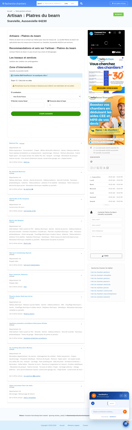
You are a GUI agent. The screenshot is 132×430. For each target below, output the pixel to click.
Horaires (107, 204)
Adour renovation (30, 398)
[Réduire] (121, 391)
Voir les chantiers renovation (101, 275)
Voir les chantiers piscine (100, 288)
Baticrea (26, 162)
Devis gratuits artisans (23, 11)
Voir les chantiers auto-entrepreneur (104, 294)
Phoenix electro (29, 314)
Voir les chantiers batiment (100, 297)
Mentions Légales (73, 425)
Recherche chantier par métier (102, 268)
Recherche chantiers (15, 3)
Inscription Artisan (119, 3)
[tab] (46, 143)
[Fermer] (125, 391)
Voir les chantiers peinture (100, 272)
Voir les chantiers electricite (100, 284)
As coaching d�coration (32, 376)
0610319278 (95, 157)
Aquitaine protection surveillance (35, 338)
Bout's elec (27, 243)
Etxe (25, 287)
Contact (85, 425)
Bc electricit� (28, 189)
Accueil (9, 11)
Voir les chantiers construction (101, 291)
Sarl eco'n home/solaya (32, 265)
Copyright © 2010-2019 (48, 425)
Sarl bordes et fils (30, 211)
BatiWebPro (113, 417)
